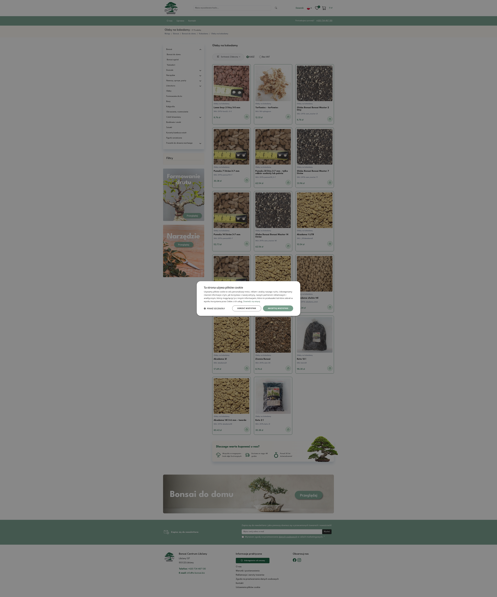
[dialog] (248, 298)
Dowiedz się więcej (251, 301)
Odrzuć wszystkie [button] (246, 308)
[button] (214, 308)
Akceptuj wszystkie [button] (278, 308)
